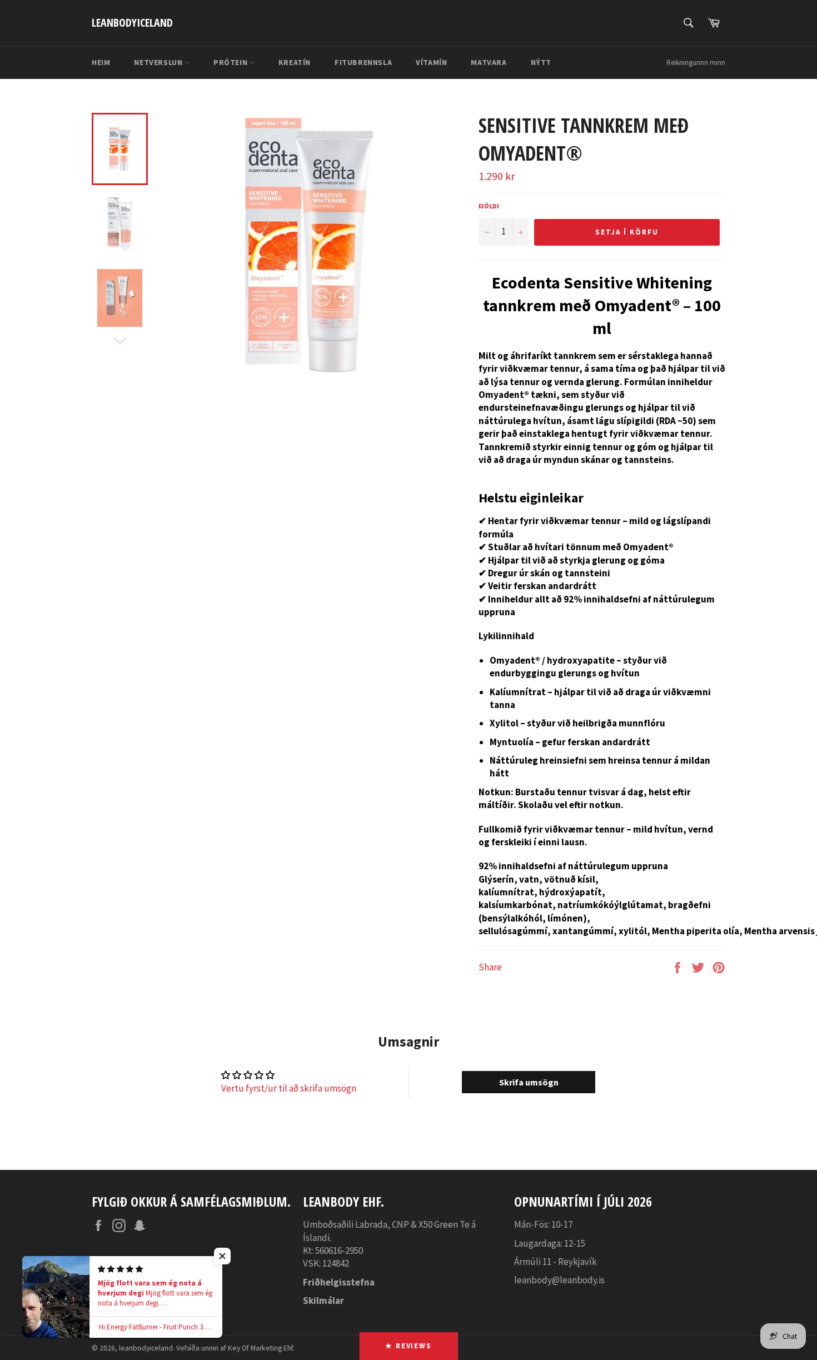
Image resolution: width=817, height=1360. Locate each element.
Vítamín (431, 62)
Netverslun (159, 62)
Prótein (231, 62)
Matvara (488, 62)
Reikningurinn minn (695, 62)
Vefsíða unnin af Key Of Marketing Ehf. (235, 1348)
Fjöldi (489, 206)
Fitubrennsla (363, 62)
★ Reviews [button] (408, 1346)
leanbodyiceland (132, 22)
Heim (101, 62)
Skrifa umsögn (529, 1082)
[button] (222, 1256)
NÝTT (541, 62)
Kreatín (294, 62)
